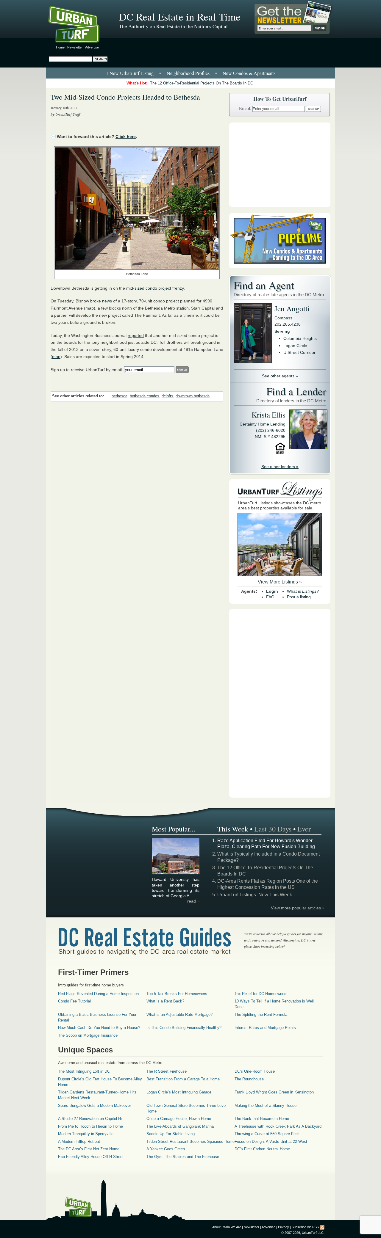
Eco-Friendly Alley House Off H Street (91, 1156)
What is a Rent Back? (165, 1001)
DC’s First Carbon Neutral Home (262, 1149)
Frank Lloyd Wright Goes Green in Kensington (274, 1092)
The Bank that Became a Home (262, 1118)
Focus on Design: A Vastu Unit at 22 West (271, 1141)
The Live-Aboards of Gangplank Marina (180, 1126)
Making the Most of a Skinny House (265, 1105)
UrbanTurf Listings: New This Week (254, 894)
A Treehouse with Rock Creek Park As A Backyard (278, 1126)
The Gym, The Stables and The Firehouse (182, 1156)
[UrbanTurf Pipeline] (279, 266)
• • (190, 73)
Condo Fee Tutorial (74, 1001)
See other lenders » (280, 466)
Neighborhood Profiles (188, 73)
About (216, 1227)
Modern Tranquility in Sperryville (85, 1134)
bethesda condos (144, 396)
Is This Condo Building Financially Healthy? (183, 1027)
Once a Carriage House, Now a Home (178, 1118)
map (89, 308)
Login (272, 591)
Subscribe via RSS (305, 1227)
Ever (304, 829)
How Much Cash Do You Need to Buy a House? (99, 1027)
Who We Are (232, 1227)
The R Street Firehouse (166, 1071)
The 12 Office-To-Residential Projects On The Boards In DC (201, 83)
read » (193, 901)
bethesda (119, 396)
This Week (232, 829)
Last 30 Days (272, 829)
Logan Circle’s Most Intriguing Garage (178, 1092)
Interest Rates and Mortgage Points (265, 1027)
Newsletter (75, 47)
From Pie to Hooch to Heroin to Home (90, 1126)
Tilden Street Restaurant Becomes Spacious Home (190, 1141)
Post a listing (299, 596)
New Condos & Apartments (249, 73)
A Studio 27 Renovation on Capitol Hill (91, 1118)
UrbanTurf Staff (67, 114)
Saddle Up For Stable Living (170, 1134)
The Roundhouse (249, 1079)
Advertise (92, 47)
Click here (125, 136)
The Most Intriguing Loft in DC (84, 1071)
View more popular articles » (297, 908)
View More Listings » (280, 581)
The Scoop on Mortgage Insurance (88, 1035)
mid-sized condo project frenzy (155, 288)
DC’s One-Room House (255, 1071)
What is (303, 591)
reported (136, 335)
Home (60, 47)
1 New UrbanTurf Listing (130, 73)
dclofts (167, 396)
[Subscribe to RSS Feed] (322, 1227)
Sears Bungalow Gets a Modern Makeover (94, 1105)
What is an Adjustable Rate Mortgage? (179, 1014)
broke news (101, 301)
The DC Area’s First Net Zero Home (88, 1149)
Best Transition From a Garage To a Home (183, 1079)
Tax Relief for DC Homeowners (261, 993)
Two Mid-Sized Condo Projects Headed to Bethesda (125, 97)
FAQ (270, 596)
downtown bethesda (193, 396)
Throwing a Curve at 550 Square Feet (267, 1134)
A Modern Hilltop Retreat (79, 1141)
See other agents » (280, 376)
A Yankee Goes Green (165, 1149)
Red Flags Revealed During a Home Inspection (98, 993)
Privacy (283, 1227)
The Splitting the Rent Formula (261, 1014)
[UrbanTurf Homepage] (79, 25)
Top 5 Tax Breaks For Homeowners (176, 993)
